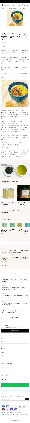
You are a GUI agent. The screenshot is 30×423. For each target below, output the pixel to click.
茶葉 (3, 8)
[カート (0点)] (25, 5)
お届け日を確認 (4, 212)
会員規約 (26, 414)
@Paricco (23, 156)
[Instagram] (6, 375)
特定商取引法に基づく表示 (6, 414)
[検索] (20, 5)
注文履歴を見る (14, 330)
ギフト (10, 8)
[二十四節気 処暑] (13, 5)
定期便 (20, 8)
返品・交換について (15, 414)
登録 (26, 399)
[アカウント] (22, 5)
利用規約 (22, 414)
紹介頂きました (13, 412)
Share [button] (3, 46)
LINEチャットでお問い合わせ (15, 385)
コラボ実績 (19, 412)
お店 (24, 8)
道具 (6, 8)
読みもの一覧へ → (15, 317)
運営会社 (7, 412)
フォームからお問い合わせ (15, 389)
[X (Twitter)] (2, 375)
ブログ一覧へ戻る (4, 265)
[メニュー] (28, 5)
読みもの (15, 8)
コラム (7, 29)
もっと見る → (4, 238)
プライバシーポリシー (5, 415)
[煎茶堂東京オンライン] (6, 5)
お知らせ (3, 412)
